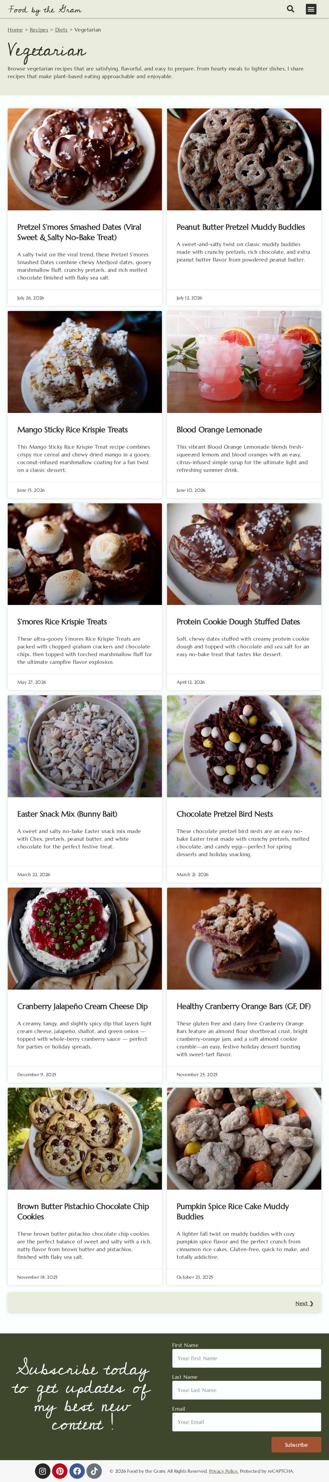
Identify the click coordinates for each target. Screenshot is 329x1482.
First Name (186, 1345)
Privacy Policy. (224, 1471)
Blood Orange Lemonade (219, 430)
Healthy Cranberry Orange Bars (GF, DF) (243, 1006)
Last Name (186, 1377)
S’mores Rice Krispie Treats (62, 622)
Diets (61, 29)
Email (179, 1408)
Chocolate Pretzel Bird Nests (225, 814)
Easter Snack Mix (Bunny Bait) (67, 814)
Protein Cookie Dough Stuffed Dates (238, 622)
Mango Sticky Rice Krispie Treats (72, 430)
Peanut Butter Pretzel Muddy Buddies (241, 227)
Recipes (39, 29)
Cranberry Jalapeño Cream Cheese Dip (82, 1006)
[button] (311, 9)
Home (15, 29)
